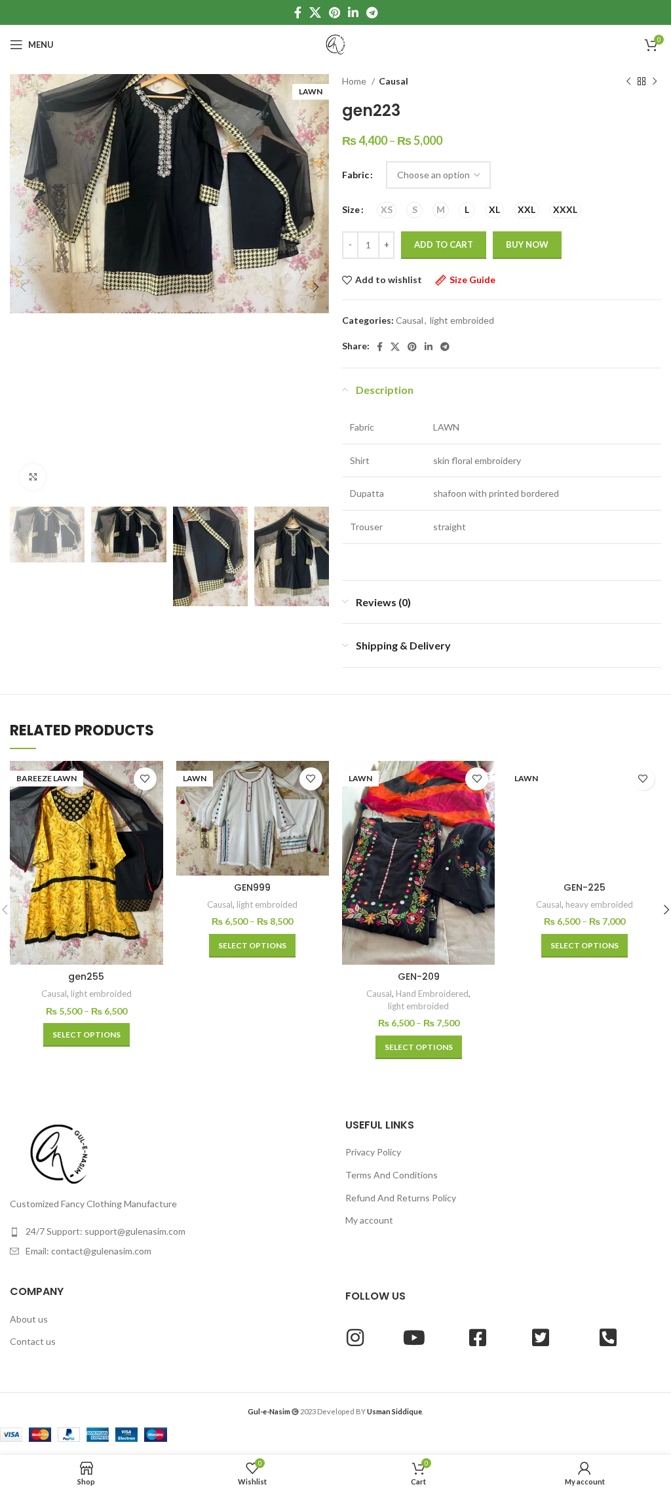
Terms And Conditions (391, 1174)
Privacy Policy (373, 1151)
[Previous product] (628, 81)
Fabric (355, 174)
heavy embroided (599, 904)
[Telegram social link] (371, 12)
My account (369, 1220)
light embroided (462, 320)
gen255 (86, 976)
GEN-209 (419, 976)
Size (351, 209)
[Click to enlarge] (33, 477)
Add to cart (443, 244)
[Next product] (654, 81)
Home (355, 81)
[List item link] (168, 1231)
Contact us (33, 1341)
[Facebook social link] (297, 12)
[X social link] (315, 12)
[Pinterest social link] (334, 12)
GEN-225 (584, 887)
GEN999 (252, 887)
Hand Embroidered (432, 993)
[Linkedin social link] (353, 12)
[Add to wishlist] (145, 778)
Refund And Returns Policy (400, 1197)
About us (29, 1319)
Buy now (527, 244)
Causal (393, 81)
